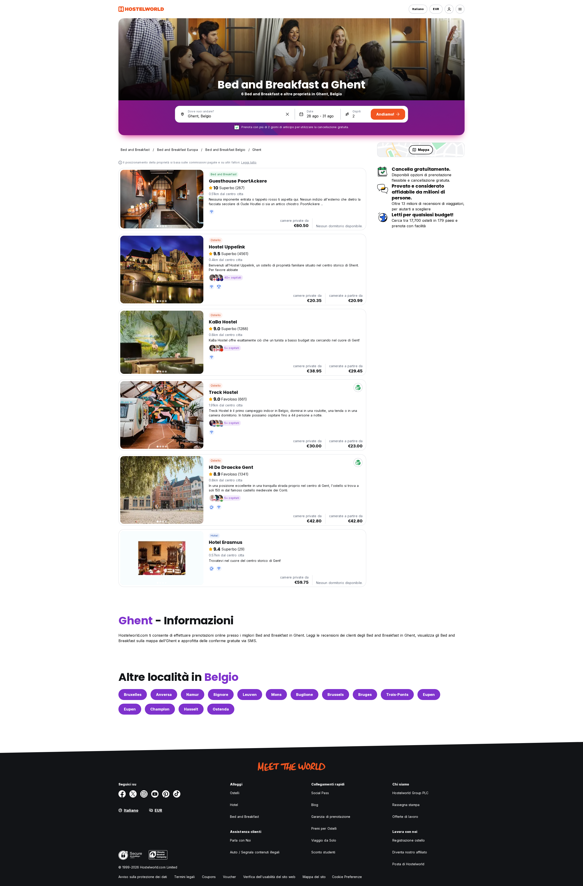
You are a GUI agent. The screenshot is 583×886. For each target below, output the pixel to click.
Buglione (304, 694)
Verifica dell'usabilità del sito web (269, 877)
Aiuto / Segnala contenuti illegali (254, 852)
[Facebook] (122, 794)
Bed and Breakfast (224, 174)
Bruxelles (132, 694)
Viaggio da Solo (323, 840)
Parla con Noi (240, 840)
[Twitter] (133, 794)
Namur (192, 694)
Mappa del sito (314, 877)
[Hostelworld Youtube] (155, 794)
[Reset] (287, 114)
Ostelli (234, 793)
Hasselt (191, 709)
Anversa (164, 694)
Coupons (209, 877)
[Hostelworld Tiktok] (176, 794)
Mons (276, 694)
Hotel (214, 535)
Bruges (365, 694)
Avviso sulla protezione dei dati (142, 877)
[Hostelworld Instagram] (144, 794)
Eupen (429, 694)
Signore (220, 694)
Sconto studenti (323, 852)
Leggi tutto (248, 162)
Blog (314, 805)
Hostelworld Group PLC (410, 793)
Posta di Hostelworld (408, 864)
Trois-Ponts (397, 694)
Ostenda (221, 709)
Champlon (159, 709)
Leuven (250, 694)
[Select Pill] (449, 9)
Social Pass (320, 793)
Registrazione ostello (408, 840)
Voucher (229, 877)
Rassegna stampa (405, 805)
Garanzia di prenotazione (330, 817)
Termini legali (184, 877)
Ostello (216, 240)
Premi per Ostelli (324, 828)
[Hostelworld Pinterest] (165, 794)
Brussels (335, 694)
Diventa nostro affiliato (409, 852)
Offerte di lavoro (405, 817)
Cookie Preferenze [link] (347, 877)
